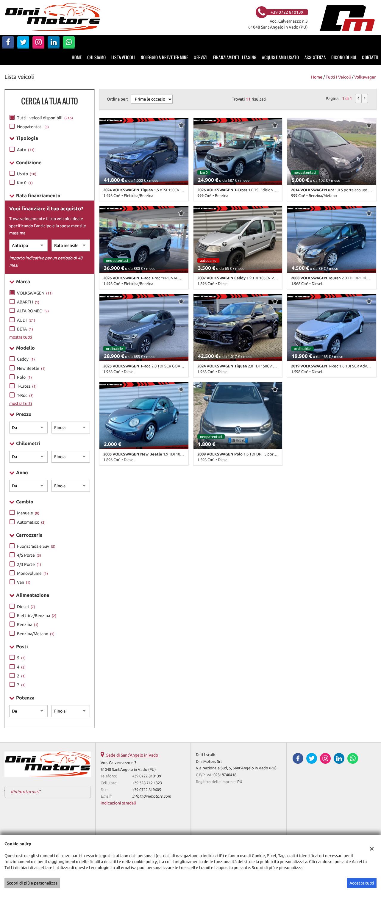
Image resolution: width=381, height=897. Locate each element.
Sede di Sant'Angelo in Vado (132, 755)
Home (77, 57)
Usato (26, 173)
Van (23, 582)
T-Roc (25, 395)
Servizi (200, 57)
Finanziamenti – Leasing (235, 57)
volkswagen (365, 77)
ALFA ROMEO (33, 311)
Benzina (27, 624)
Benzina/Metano (35, 633)
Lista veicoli (123, 57)
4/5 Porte (29, 555)
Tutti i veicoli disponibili (45, 117)
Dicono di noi (344, 57)
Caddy (26, 359)
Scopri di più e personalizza (32, 883)
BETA (25, 329)
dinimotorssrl (25, 791)
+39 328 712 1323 (147, 783)
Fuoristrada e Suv (36, 546)
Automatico (31, 522)
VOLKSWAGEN (35, 293)
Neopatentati (33, 126)
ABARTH (28, 302)
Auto (26, 149)
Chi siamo (96, 57)
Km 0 (25, 182)
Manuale (28, 513)
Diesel (26, 606)
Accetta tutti (361, 883)
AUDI (26, 320)
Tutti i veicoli (338, 77)
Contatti (370, 57)
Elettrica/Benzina (36, 615)
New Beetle (31, 368)
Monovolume (32, 573)
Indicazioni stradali (118, 803)
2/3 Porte (29, 564)
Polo (24, 377)
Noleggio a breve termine (164, 57)
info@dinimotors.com (151, 796)
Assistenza (315, 57)
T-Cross (27, 386)
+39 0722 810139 (146, 776)
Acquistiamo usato (280, 57)
